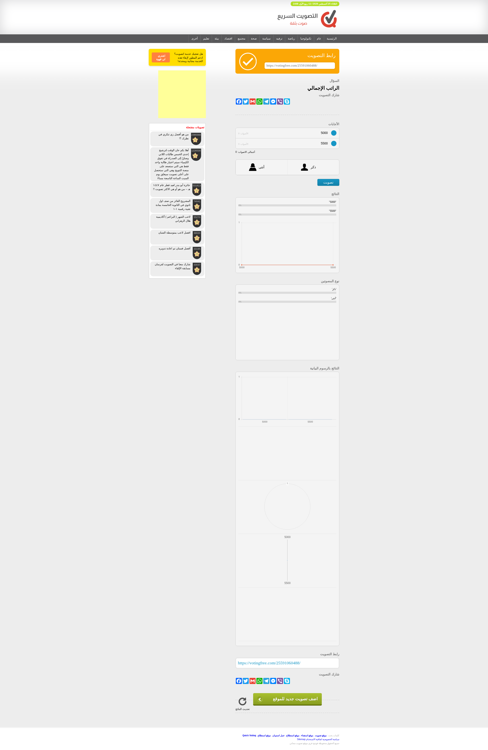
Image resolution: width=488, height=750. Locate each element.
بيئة (217, 38)
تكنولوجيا (305, 38)
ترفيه (279, 38)
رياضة (291, 38)
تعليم (206, 38)
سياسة (266, 38)
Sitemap (301, 739)
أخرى (194, 38)
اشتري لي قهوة (160, 57)
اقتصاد (228, 38)
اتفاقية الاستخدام (314, 739)
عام (319, 38)
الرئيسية (332, 38)
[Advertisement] (182, 94)
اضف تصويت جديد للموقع (295, 698)
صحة (254, 38)
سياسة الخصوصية (331, 739)
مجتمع (241, 38)
